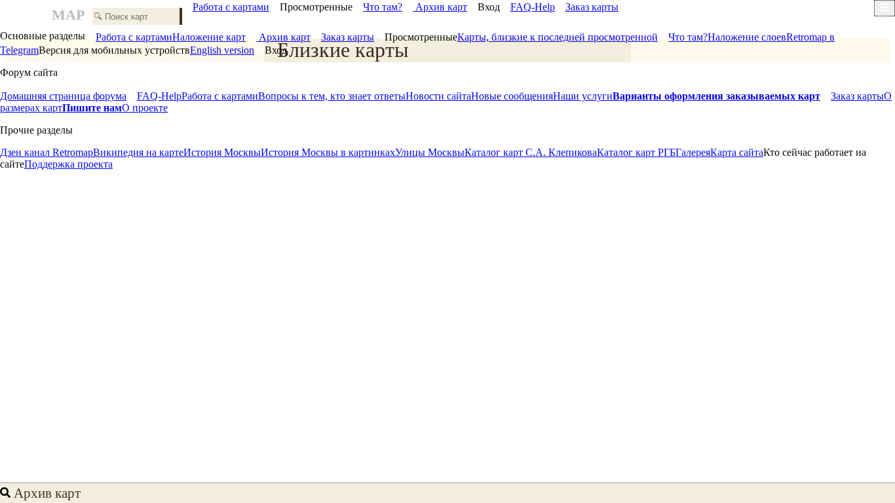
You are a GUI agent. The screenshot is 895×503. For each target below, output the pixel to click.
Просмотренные (316, 6)
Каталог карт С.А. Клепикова (531, 152)
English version (222, 50)
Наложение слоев (747, 37)
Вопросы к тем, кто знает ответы (332, 96)
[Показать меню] (884, 8)
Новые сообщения (512, 96)
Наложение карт (209, 37)
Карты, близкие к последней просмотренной (557, 37)
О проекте (145, 107)
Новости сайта (438, 96)
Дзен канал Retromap (46, 152)
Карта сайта (736, 152)
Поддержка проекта (68, 164)
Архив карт (440, 6)
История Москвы (222, 152)
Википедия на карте (138, 152)
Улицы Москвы (430, 152)
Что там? (382, 6)
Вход (489, 6)
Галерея (693, 152)
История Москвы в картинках (328, 152)
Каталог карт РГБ (636, 152)
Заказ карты (592, 6)
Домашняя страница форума (63, 96)
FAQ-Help (532, 6)
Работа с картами (231, 6)
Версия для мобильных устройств (114, 50)
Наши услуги (583, 96)
